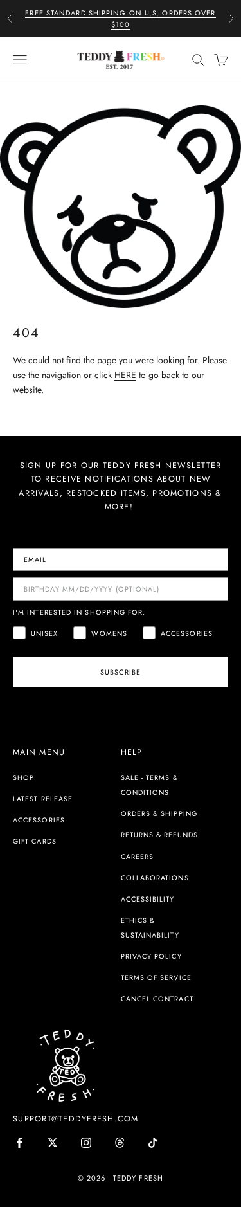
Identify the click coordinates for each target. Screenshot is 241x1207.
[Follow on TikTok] (153, 1142)
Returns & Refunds (159, 835)
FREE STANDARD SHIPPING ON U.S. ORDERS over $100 (120, 19)
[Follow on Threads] (119, 1142)
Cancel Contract (157, 999)
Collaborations (155, 878)
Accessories (39, 820)
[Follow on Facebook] (19, 1142)
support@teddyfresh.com (76, 1119)
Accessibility (148, 899)
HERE (125, 374)
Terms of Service (156, 977)
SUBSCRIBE (120, 672)
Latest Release (43, 799)
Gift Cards (35, 841)
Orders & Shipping (159, 813)
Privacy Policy (151, 956)
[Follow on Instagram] (86, 1142)
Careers (137, 856)
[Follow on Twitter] (52, 1142)
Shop (23, 777)
